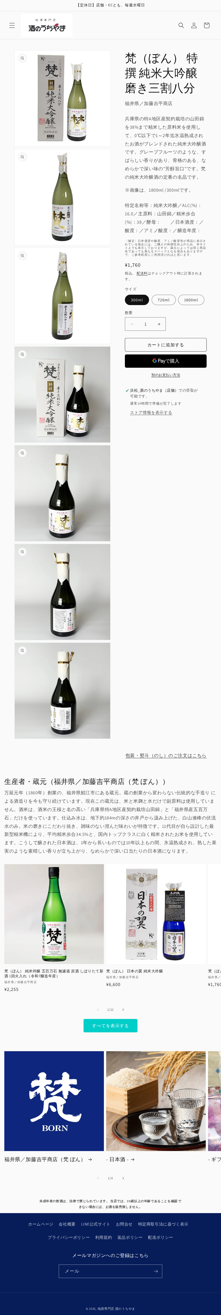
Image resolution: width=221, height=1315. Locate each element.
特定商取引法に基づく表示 (163, 1224)
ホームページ (41, 1224)
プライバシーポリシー (69, 1237)
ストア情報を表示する (151, 412)
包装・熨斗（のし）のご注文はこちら (166, 755)
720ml (164, 299)
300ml (137, 299)
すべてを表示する (110, 1025)
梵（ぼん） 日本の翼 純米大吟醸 (134, 971)
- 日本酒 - (117, 1159)
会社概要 (67, 1224)
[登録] (155, 1271)
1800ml (191, 299)
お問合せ (124, 1224)
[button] (12, 25)
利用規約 (103, 1237)
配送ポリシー (160, 1237)
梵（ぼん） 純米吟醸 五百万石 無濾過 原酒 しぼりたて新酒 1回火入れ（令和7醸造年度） (53, 973)
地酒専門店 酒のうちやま (116, 1309)
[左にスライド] (98, 1009)
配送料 (142, 273)
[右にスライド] (123, 1009)
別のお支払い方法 (165, 375)
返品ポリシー (130, 1237)
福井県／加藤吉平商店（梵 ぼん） (45, 1159)
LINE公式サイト (95, 1224)
